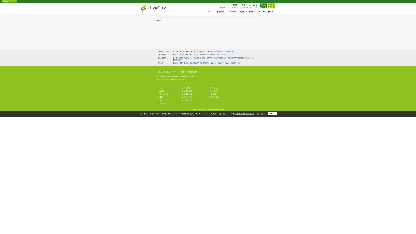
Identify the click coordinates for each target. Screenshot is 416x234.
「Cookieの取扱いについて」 (244, 114)
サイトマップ (162, 100)
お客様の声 (213, 94)
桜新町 (207, 63)
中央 (213, 55)
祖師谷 (175, 55)
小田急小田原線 (178, 58)
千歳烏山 (175, 63)
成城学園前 (193, 63)
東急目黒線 (231, 58)
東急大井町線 (188, 58)
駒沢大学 (220, 63)
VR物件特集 (188, 97)
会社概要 (161, 91)
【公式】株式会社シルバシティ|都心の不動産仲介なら (178, 72)
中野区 (221, 52)
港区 (203, 52)
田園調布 (208, 55)
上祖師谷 (181, 55)
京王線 (216, 58)
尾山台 (227, 63)
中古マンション (189, 100)
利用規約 (161, 97)
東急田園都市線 (207, 58)
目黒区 (187, 52)
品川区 (193, 52)
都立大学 (213, 63)
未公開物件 (187, 88)
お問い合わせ (214, 88)
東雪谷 (202, 55)
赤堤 (223, 55)
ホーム (160, 88)
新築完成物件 (188, 91)
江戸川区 (215, 52)
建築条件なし (188, 94)
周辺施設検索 (214, 97)
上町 (239, 63)
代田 (191, 55)
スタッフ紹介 (214, 91)
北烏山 (196, 55)
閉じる (272, 114)
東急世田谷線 (240, 58)
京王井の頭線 (250, 58)
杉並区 (209, 52)
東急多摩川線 (177, 60)
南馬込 (218, 55)
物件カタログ (162, 103)
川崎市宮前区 (229, 52)
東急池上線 (223, 58)
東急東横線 (197, 58)
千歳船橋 (201, 63)
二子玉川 (233, 63)
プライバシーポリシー (165, 94)
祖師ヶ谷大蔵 (184, 63)
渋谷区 (199, 52)
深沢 (187, 55)
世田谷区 (175, 52)
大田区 (182, 52)
